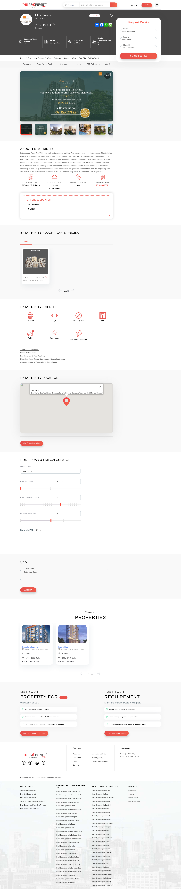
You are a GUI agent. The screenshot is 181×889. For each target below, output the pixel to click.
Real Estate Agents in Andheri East (68, 853)
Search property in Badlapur (101, 878)
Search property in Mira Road (102, 838)
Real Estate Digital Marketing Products (33, 805)
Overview (27, 64)
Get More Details (138, 56)
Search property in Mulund (101, 849)
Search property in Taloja (100, 867)
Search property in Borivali (101, 816)
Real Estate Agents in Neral (65, 850)
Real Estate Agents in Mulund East (67, 802)
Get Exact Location (31, 443)
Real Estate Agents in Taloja (65, 824)
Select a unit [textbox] (27, 471)
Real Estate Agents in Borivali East (67, 860)
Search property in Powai (100, 841)
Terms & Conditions (99, 761)
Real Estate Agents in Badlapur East (68, 835)
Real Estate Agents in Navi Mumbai (68, 879)
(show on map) (29, 44)
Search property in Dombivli (101, 805)
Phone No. (127, 45)
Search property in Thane (100, 794)
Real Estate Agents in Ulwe (65, 828)
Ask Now (28, 590)
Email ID (126, 37)
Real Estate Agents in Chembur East (68, 795)
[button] (66, 402)
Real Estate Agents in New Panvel (67, 820)
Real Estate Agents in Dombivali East (68, 839)
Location (77, 64)
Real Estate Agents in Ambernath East (69, 831)
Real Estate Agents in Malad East (67, 875)
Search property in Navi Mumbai (103, 798)
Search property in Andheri (101, 812)
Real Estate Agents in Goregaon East (68, 868)
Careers (76, 765)
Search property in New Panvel (102, 823)
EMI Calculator (93, 64)
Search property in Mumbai (101, 790)
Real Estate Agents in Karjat (65, 846)
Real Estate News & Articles (29, 809)
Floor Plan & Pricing (45, 64)
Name (125, 29)
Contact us (77, 758)
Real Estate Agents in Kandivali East (68, 871)
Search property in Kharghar (101, 827)
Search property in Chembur (101, 860)
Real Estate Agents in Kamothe (66, 813)
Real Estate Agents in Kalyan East (67, 842)
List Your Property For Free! (34, 733)
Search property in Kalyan (101, 801)
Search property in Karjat (100, 830)
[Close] (100, 387)
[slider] (20, 488)
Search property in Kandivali (101, 819)
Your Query (29, 569)
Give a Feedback (134, 801)
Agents (134, 5)
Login (147, 5)
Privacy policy (97, 758)
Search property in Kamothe (101, 871)
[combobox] (72, 4)
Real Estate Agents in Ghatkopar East (68, 798)
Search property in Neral (100, 834)
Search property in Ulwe (100, 863)
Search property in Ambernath (102, 874)
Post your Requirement (28, 798)
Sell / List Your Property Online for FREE (33, 801)
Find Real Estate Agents (28, 794)
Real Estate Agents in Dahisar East (68, 864)
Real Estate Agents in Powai (65, 806)
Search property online (28, 790)
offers (95, 16)
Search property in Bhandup (101, 882)
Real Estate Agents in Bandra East (67, 857)
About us (76, 754)
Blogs (75, 761)
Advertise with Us (99, 754)
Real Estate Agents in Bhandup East (68, 791)
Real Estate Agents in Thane (65, 882)
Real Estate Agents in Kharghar (66, 817)
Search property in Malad (100, 845)
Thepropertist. (40, 777)
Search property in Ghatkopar (102, 852)
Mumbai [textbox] (71, 5)
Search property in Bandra (101, 809)
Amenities (64, 64)
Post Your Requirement (116, 733)
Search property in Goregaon (102, 885)
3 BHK (26, 241)
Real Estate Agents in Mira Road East (68, 809)
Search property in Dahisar (101, 856)
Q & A (107, 64)
